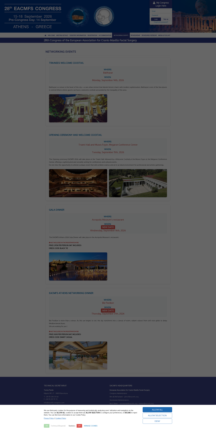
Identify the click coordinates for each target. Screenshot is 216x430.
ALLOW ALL (157, 409)
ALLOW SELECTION (157, 415)
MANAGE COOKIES (90, 426)
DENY (157, 421)
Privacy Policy (49, 418)
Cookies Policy (60, 418)
